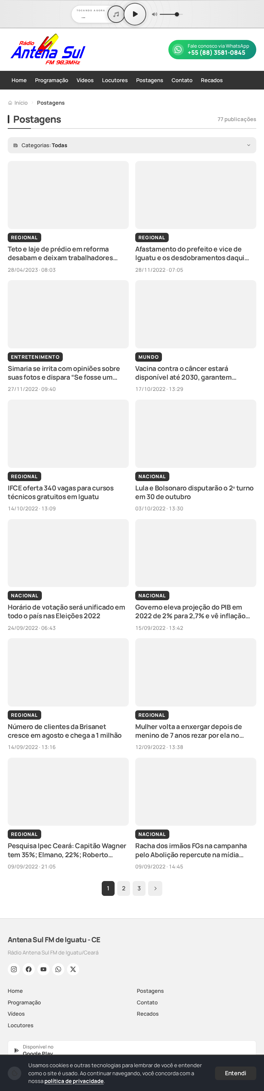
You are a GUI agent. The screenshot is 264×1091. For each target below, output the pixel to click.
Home (19, 80)
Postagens (149, 80)
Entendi (235, 1073)
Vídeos (85, 80)
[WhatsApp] (58, 969)
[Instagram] (14, 969)
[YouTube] (43, 969)
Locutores (115, 80)
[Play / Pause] (135, 14)
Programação (51, 80)
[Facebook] (29, 969)
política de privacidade (74, 1081)
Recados (212, 80)
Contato (182, 80)
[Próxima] (155, 888)
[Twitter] (73, 969)
